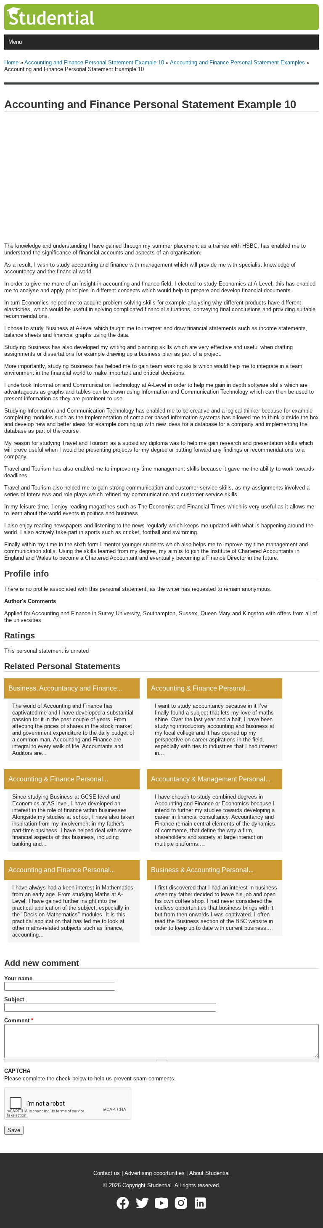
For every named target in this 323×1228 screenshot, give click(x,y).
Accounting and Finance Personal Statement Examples (237, 62)
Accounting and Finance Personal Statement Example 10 (94, 62)
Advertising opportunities (154, 1173)
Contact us (106, 1173)
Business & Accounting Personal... (202, 869)
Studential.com (68, 17)
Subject (14, 999)
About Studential (209, 1173)
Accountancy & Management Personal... (210, 779)
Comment (18, 1020)
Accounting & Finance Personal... (201, 688)
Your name (18, 978)
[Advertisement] (161, 177)
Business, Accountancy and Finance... (65, 688)
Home (11, 62)
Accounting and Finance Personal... (61, 869)
